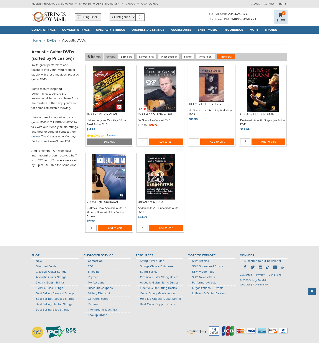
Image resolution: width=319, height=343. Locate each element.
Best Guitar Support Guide (157, 304)
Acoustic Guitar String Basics (159, 282)
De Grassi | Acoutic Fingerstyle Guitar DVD (262, 122)
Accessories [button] (182, 29)
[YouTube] (275, 267)
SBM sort (126, 56)
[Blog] (282, 267)
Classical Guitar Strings (51, 271)
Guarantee (246, 275)
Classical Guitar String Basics (159, 277)
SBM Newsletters (203, 277)
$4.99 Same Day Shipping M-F (99, 3)
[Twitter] (253, 267)
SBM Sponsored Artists (207, 266)
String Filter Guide (152, 260)
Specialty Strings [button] (112, 29)
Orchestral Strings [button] (150, 29)
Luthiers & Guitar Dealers (209, 293)
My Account (96, 282)
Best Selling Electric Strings (54, 304)
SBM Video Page (203, 271)
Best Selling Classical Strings (55, 293)
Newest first (146, 56)
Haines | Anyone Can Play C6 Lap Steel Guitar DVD (107, 122)
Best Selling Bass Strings (52, 309)
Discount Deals (46, 266)
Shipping (94, 271)
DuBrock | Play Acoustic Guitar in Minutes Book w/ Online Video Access (106, 212)
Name (188, 56)
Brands (271, 29)
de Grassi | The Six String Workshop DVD (210, 112)
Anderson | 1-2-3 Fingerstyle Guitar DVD (158, 210)
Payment (93, 277)
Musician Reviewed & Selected (52, 3)
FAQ (91, 266)
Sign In (283, 3)
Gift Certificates (98, 298)
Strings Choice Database (156, 266)
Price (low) (226, 56)
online (35, 136)
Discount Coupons (100, 288)
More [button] (255, 29)
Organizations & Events (208, 288)
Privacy (260, 275)
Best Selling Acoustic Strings (55, 298)
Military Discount (99, 293)
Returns (93, 304)
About (256, 3)
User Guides (149, 3)
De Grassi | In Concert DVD (154, 120)
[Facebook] (245, 267)
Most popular (169, 56)
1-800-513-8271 (243, 19)
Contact (269, 3)
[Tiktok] (267, 267)
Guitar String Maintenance (157, 293)
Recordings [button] (235, 29)
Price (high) (205, 56)
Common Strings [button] (77, 29)
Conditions (275, 275)
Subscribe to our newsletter (262, 260)
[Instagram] (260, 267)
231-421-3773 (238, 14)
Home (36, 40)
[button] (280, 20)
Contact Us (95, 260)
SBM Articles (200, 260)
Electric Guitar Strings (50, 282)
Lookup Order (97, 315)
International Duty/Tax (102, 309)
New (39, 260)
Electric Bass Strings (49, 288)
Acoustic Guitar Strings (51, 277)
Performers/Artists (204, 282)
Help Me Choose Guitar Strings (161, 298)
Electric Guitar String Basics (158, 288)
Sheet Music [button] (209, 29)
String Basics (148, 271)
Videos (130, 3)
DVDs (51, 40)
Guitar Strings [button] (45, 29)
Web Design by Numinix (254, 284)
